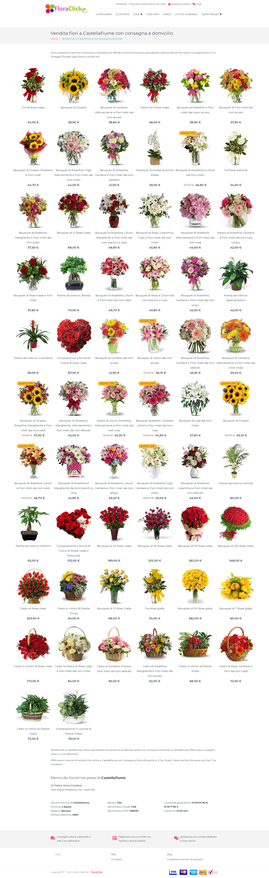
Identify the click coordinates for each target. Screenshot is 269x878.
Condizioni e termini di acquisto (185, 859)
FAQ (113, 854)
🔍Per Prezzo (210, 14)
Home (54, 38)
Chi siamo (116, 859)
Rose (136, 14)
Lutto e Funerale (186, 14)
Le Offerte (122, 14)
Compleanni (104, 14)
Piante (167, 14)
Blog (169, 854)
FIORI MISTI (152, 14)
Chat (198, 4)
